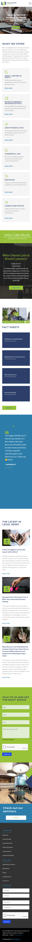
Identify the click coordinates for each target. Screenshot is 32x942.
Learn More (16, 27)
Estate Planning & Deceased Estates (13, 102)
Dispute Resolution (14, 128)
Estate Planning (7, 839)
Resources (10, 180)
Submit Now (7, 754)
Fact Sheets (10, 327)
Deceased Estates (7, 843)
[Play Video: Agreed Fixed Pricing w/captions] (16, 314)
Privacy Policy (18, 935)
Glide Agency (15, 939)
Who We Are (6, 868)
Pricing (4, 872)
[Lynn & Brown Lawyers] (8, 3)
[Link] (16, 340)
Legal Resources (7, 876)
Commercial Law (12, 154)
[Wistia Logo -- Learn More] (25, 322)
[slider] (14, 322)
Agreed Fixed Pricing (14, 206)
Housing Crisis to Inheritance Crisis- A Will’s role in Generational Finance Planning (15, 599)
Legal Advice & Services (9, 864)
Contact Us (6, 880)
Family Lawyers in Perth (13, 76)
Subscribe (6, 921)
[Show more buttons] (28, 322)
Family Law (5, 835)
